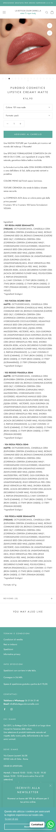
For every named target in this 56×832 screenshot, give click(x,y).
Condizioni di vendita (13, 639)
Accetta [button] (28, 826)
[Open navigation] (4, 12)
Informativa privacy (12, 654)
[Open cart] (52, 12)
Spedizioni (8, 649)
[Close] (50, 785)
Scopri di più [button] (11, 819)
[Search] (46, 12)
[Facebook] (5, 709)
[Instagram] (11, 709)
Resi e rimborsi (10, 644)
